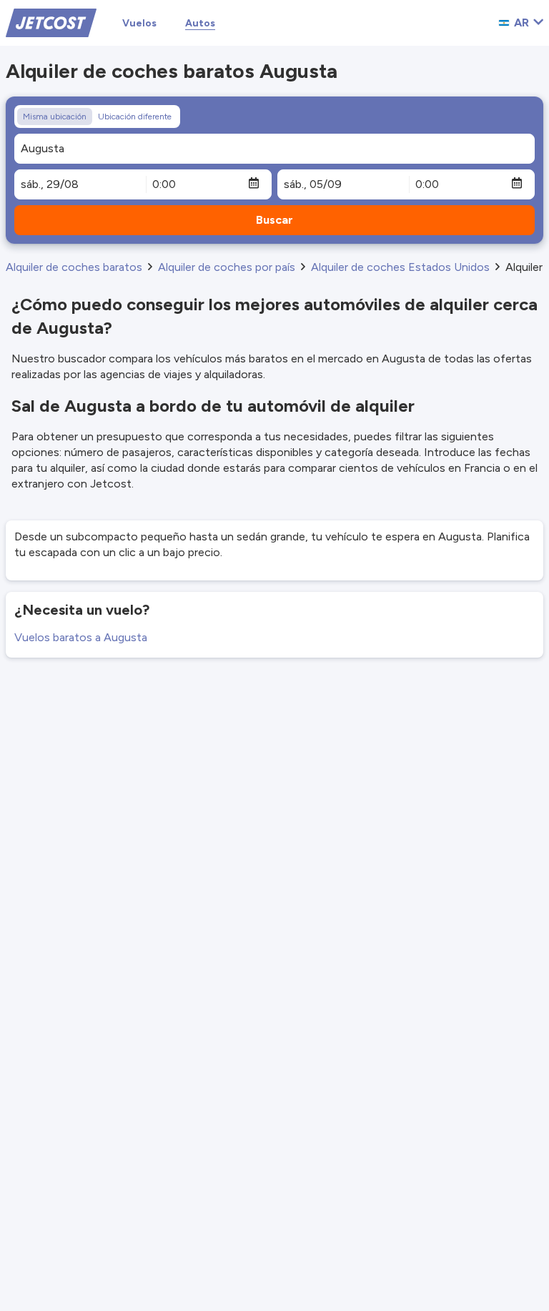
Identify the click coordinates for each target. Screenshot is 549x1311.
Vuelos (139, 23)
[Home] (51, 22)
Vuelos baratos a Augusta (80, 637)
